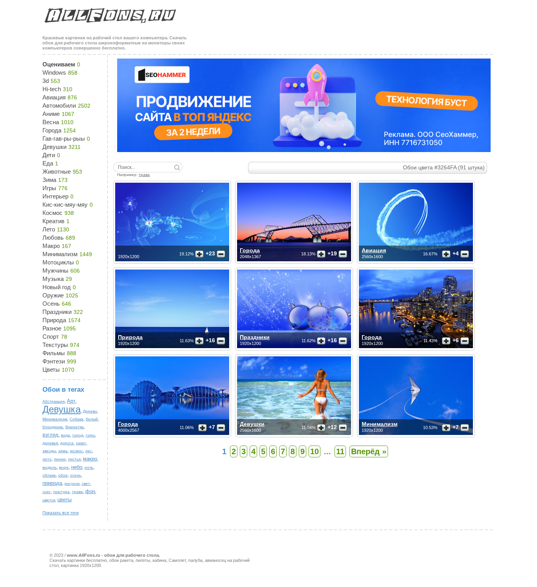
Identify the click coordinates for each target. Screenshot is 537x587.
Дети (48, 155)
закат (81, 443)
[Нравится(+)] (199, 254)
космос (76, 451)
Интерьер (55, 196)
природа (52, 483)
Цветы (51, 369)
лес (88, 451)
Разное (51, 328)
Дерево (90, 411)
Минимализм (59, 254)
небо (76, 467)
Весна (50, 122)
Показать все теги (60, 512)
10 (314, 451)
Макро (51, 245)
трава (77, 492)
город (77, 435)
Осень (51, 303)
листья (74, 459)
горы (90, 435)
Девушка (61, 409)
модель (49, 467)
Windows (54, 72)
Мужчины (55, 270)
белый (92, 419)
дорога (67, 443)
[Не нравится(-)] (221, 254)
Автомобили (59, 105)
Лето (48, 229)
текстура (61, 492)
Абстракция (53, 401)
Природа (54, 320)
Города (51, 130)
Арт (71, 401)
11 (340, 451)
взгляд (50, 435)
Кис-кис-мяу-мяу (65, 204)
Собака (76, 419)
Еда (47, 163)
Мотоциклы (58, 262)
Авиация (54, 97)
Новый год (56, 287)
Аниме (51, 113)
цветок (48, 500)
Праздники (57, 311)
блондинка (52, 427)
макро (90, 459)
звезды (49, 451)
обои (63, 475)
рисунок (71, 483)
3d (45, 80)
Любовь (53, 237)
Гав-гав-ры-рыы (63, 138)
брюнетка (74, 427)
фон (90, 491)
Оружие (53, 295)
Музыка (53, 278)
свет (86, 483)
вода (65, 435)
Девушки (54, 146)
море (64, 467)
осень (75, 475)
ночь (89, 467)
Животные (56, 171)
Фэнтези (53, 361)
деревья (50, 443)
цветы (64, 500)
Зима (49, 179)
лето (46, 459)
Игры (49, 188)
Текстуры (55, 344)
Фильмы (53, 353)
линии (60, 459)
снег (46, 492)
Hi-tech (51, 89)
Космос (52, 212)
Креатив (53, 221)
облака (49, 475)
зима (63, 451)
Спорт (50, 336)
